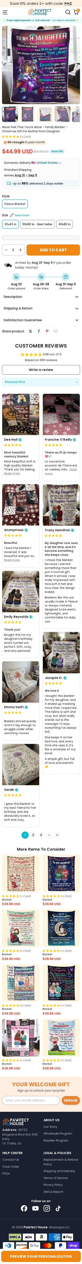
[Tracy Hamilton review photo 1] (61, 505)
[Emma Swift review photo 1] (20, 682)
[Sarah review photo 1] (20, 764)
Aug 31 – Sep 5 (26, 175)
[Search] (67, 12)
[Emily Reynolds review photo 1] (20, 591)
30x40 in (10, 224)
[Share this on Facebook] (39, 331)
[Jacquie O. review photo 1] (61, 652)
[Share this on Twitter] (30, 331)
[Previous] (5, 65)
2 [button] (33, 835)
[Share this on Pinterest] (47, 331)
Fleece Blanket (14, 204)
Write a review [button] (41, 369)
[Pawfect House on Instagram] (47, 1208)
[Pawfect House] (40, 12)
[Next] (77, 65)
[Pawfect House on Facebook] (24, 1208)
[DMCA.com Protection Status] (15, 1237)
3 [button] (41, 835)
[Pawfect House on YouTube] (35, 1208)
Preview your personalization (41, 1256)
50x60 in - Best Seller (37, 224)
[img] (12, 445)
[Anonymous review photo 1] (20, 504)
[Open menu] (5, 12)
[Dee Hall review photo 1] (20, 414)
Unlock (71, 1100)
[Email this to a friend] (55, 331)
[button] (10, 136)
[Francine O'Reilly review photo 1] (61, 414)
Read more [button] (12, 474)
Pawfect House (35, 1227)
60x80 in (64, 224)
